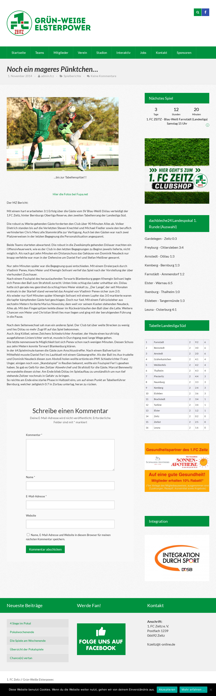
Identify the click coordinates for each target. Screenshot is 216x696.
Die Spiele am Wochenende (28, 640)
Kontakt (161, 52)
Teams (39, 52)
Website (31, 515)
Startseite (19, 52)
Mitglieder (61, 52)
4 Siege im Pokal (20, 623)
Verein (82, 52)
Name (30, 477)
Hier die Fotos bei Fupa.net (70, 194)
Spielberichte (72, 76)
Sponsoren (184, 52)
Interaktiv (123, 52)
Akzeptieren (167, 689)
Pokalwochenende (22, 632)
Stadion (101, 52)
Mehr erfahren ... (193, 689)
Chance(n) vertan (21, 658)
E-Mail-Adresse (36, 496)
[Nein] (211, 690)
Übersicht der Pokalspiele (26, 649)
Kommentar (34, 435)
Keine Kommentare (103, 76)
